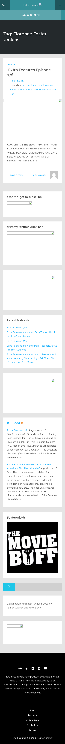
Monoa (42, 89)
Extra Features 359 (17, 341)
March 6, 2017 (17, 80)
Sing (12, 94)
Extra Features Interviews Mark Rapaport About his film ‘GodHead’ (32, 347)
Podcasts (32, 715)
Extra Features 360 (17, 327)
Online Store (32, 720)
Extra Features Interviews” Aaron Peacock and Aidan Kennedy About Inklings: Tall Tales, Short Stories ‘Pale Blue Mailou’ (31, 358)
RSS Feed (13, 423)
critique (26, 85)
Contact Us (32, 725)
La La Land (32, 89)
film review (36, 85)
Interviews (32, 730)
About (33, 710)
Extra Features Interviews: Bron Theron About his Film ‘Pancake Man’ (31, 334)
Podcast (12, 64)
